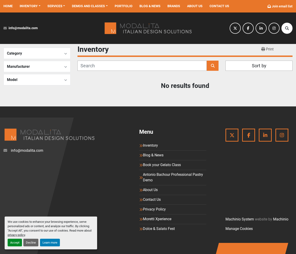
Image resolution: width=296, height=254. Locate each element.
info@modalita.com (23, 28)
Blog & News (149, 6)
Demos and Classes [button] (88, 6)
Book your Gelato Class (162, 165)
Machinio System (239, 219)
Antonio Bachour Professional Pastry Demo (173, 177)
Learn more (50, 242)
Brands (173, 6)
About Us (195, 6)
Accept (14, 242)
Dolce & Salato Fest (159, 228)
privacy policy (16, 235)
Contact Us (219, 6)
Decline (31, 242)
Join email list (282, 6)
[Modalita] (49, 135)
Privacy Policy (154, 209)
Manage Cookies (239, 228)
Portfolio (124, 6)
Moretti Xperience (157, 219)
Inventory (29, 6)
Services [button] (54, 6)
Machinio (280, 219)
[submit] (213, 66)
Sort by (259, 65)
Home (8, 6)
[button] (30, 6)
